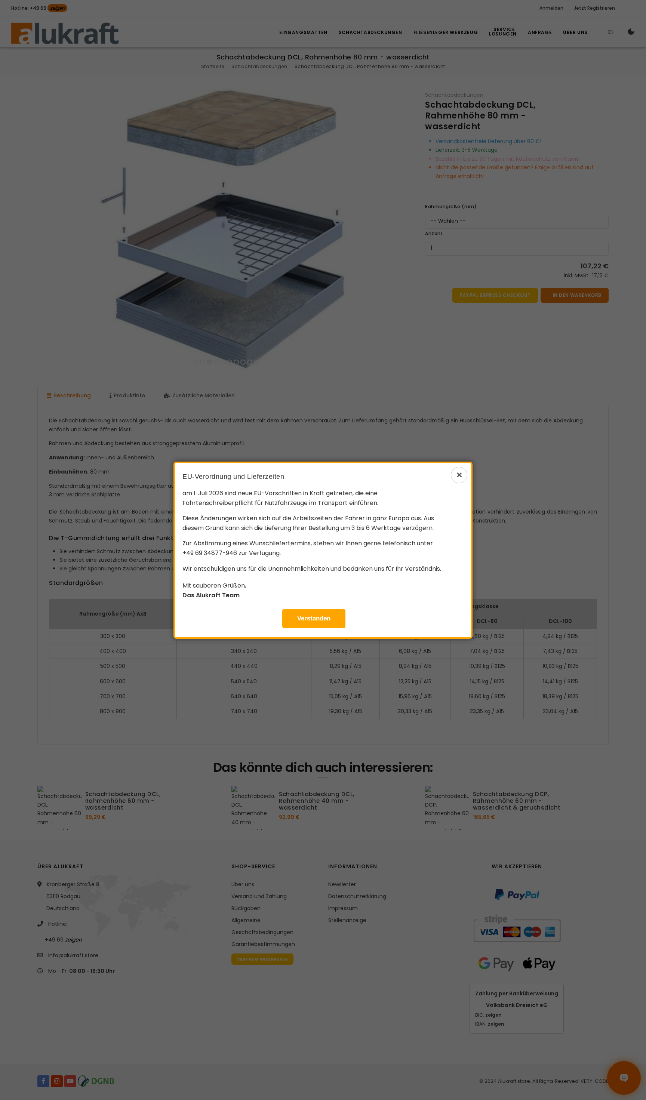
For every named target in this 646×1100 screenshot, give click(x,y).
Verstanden (313, 618)
